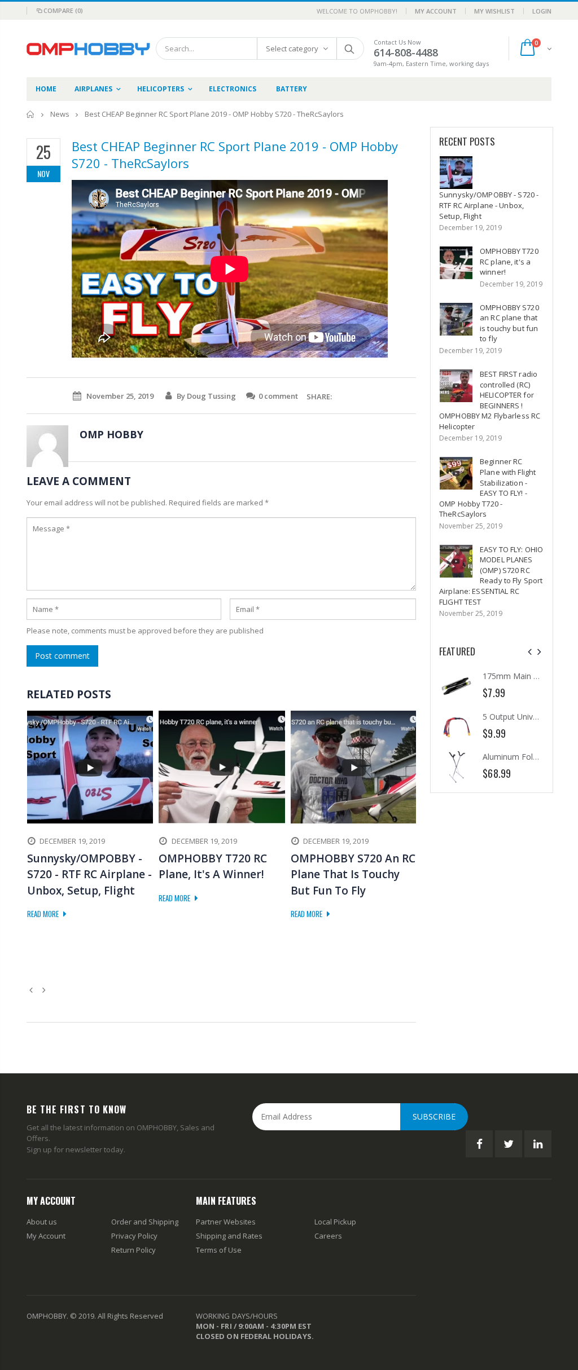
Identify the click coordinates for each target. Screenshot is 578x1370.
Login (541, 11)
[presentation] (529, 651)
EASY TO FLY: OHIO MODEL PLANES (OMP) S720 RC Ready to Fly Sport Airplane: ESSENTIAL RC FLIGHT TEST (491, 575)
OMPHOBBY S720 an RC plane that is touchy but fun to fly (509, 323)
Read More (43, 913)
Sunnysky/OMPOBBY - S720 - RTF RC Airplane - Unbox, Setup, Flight (488, 205)
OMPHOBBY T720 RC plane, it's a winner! (509, 261)
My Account (436, 11)
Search (349, 48)
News (59, 114)
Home (31, 114)
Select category (292, 48)
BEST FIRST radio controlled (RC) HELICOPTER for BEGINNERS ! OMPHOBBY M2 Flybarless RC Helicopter (489, 400)
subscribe (434, 1116)
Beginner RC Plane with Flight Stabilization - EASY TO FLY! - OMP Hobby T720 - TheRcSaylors (487, 487)
